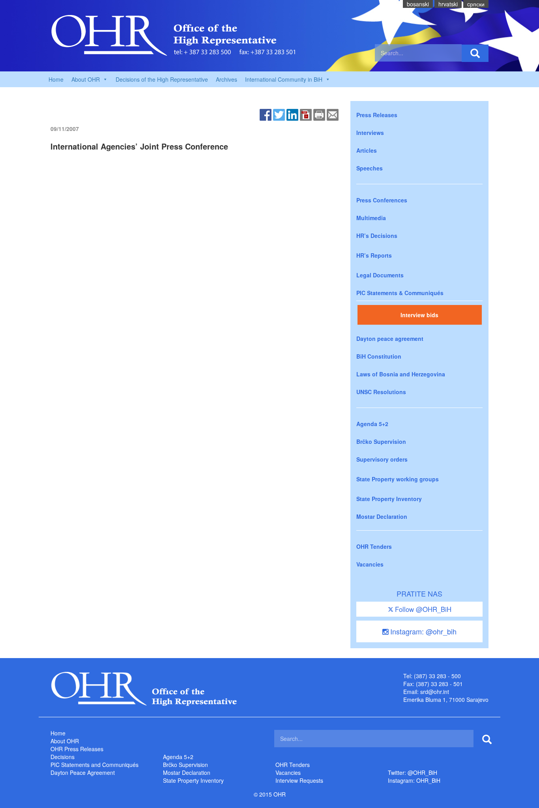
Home (56, 79)
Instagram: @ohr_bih (422, 631)
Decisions (63, 757)
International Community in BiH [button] (283, 79)
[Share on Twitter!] (279, 114)
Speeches (369, 168)
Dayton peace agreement (389, 338)
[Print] (319, 114)
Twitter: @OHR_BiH (412, 772)
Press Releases (376, 115)
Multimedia (371, 218)
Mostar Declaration (381, 516)
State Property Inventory (389, 499)
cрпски (476, 4)
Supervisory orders (382, 459)
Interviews (370, 133)
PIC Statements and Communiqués (94, 765)
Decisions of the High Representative (162, 79)
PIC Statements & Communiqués (400, 293)
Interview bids (419, 315)
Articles (366, 150)
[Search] (475, 53)
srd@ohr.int (434, 692)
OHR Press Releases (77, 749)
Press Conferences (381, 200)
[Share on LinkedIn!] (292, 114)
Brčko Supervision (381, 441)
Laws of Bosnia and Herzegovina (400, 374)
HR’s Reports (374, 255)
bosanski (418, 4)
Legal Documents (380, 275)
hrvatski (448, 4)
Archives (226, 79)
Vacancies (370, 564)
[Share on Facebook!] (265, 114)
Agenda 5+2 (372, 424)
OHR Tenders (374, 546)
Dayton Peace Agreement (83, 772)
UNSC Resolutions (381, 392)
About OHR (65, 741)
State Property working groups (397, 479)
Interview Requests (299, 780)
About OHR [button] (85, 79)
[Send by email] (333, 114)
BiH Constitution (378, 356)
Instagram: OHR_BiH (414, 780)
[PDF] (306, 114)
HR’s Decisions (376, 235)
